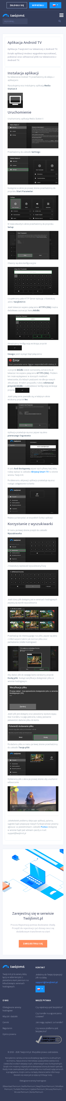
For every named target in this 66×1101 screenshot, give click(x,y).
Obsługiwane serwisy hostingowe (12, 1009)
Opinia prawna (9, 1034)
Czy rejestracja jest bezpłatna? (49, 1007)
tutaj (50, 1075)
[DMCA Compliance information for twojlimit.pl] (49, 1039)
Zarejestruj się (33, 943)
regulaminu (44, 1058)
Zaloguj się (17, 5)
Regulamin (7, 1028)
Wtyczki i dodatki (10, 1016)
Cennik (6, 1022)
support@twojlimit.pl (47, 982)
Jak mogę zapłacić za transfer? (49, 1022)
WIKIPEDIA (47, 1092)
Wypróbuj (38, 5)
